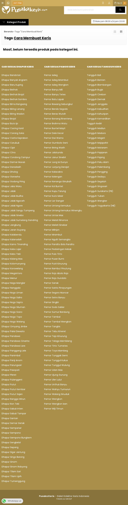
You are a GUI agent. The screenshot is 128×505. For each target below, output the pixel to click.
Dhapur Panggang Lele (14, 350)
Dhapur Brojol (9, 118)
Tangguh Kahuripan (97, 113)
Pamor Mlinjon (51, 229)
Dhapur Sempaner (12, 428)
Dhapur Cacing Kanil (13, 128)
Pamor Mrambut (53, 234)
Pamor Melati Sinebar (55, 225)
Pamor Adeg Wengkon (56, 84)
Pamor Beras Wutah (55, 113)
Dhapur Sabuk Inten (12, 408)
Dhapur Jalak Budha (12, 196)
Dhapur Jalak (9, 191)
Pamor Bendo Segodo (56, 109)
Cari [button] (120, 12)
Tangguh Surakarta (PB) (100, 191)
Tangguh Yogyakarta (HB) (101, 205)
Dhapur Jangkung (11, 225)
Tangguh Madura (96, 133)
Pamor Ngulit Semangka (57, 239)
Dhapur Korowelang (12, 268)
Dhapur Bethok (10, 89)
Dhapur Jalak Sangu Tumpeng (18, 210)
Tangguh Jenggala (97, 104)
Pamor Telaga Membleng (58, 341)
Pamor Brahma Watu (55, 123)
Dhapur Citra (8, 152)
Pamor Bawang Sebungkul (58, 104)
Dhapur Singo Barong (13, 457)
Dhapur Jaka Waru (12, 186)
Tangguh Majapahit (97, 142)
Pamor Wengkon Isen (55, 403)
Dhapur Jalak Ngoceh (13, 200)
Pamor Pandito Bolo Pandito (59, 244)
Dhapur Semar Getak (13, 423)
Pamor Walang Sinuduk (56, 394)
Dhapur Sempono (11, 432)
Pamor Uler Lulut (53, 379)
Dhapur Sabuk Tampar (14, 413)
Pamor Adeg (51, 75)
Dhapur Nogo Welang (13, 321)
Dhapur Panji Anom (12, 360)
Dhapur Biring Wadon (13, 113)
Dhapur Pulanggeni (12, 379)
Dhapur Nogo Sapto (12, 302)
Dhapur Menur (9, 278)
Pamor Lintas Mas (53, 215)
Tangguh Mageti (96, 138)
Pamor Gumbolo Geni (56, 142)
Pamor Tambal (52, 316)
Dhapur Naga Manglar (13, 283)
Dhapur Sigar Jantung (13, 452)
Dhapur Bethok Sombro (14, 99)
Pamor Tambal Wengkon (57, 321)
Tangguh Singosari (97, 186)
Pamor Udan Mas (53, 370)
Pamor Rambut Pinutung (57, 268)
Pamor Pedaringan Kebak (57, 249)
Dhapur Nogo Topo (12, 316)
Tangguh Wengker (97, 200)
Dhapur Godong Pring (13, 181)
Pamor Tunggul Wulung (57, 365)
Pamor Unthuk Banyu (55, 384)
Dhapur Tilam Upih (12, 476)
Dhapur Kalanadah (12, 239)
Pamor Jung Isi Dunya (56, 162)
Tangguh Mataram (97, 147)
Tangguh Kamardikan (98, 118)
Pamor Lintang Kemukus (57, 205)
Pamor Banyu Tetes (55, 94)
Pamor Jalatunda (53, 152)
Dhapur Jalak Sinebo (13, 215)
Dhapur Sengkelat (11, 442)
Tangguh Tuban (95, 196)
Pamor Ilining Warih (54, 147)
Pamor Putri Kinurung (55, 263)
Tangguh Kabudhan (97, 109)
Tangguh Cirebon (96, 94)
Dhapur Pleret (9, 374)
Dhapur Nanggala (11, 287)
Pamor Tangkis (52, 326)
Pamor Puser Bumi (54, 258)
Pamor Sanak (51, 283)
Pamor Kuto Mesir (53, 196)
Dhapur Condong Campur (16, 157)
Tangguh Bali (94, 75)
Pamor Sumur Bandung (56, 312)
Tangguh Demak (96, 99)
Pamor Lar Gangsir (54, 200)
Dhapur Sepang (10, 447)
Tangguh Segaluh (96, 181)
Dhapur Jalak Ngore (12, 205)
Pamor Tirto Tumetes (56, 345)
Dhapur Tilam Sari (11, 471)
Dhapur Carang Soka (13, 133)
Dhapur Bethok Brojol (13, 94)
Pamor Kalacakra (53, 171)
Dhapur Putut (9, 384)
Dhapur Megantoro (12, 273)
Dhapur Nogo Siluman (13, 307)
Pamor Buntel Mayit (54, 128)
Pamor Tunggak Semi (56, 355)
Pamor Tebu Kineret (55, 331)
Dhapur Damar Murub (13, 162)
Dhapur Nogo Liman (12, 292)
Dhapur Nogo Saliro (12, 297)
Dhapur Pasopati (11, 370)
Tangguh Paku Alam (98, 162)
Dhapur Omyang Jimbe (14, 326)
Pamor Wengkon (53, 399)
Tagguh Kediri (94, 123)
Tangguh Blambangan (99, 84)
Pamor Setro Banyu (54, 297)
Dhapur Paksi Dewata (13, 331)
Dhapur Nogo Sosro (12, 312)
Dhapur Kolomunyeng (13, 263)
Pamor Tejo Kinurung (55, 336)
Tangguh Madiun (96, 128)
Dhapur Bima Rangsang (14, 104)
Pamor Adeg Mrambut (56, 80)
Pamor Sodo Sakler (54, 307)
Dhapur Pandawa (11, 336)
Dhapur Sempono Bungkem (17, 437)
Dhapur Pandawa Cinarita (15, 341)
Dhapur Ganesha (11, 176)
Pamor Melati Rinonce (56, 220)
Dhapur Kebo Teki (11, 254)
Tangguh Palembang (98, 167)
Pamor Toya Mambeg (56, 350)
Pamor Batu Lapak (54, 99)
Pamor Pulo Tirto (53, 254)
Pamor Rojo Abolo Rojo (56, 273)
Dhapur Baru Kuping (12, 84)
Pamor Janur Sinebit (55, 157)
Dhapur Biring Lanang (13, 109)
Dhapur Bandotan (11, 75)
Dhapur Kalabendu (12, 234)
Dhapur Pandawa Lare (13, 345)
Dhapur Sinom (9, 461)
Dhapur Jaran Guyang (13, 229)
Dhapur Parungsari (12, 365)
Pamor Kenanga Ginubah (57, 181)
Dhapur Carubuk (10, 142)
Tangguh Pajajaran (97, 152)
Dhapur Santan (10, 418)
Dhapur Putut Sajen (12, 394)
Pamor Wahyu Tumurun (57, 389)
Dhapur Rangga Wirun (13, 399)
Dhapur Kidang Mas (12, 258)
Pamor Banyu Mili (53, 89)
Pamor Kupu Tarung (55, 191)
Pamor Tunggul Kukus (56, 360)
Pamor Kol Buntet (53, 186)
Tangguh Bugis (95, 89)
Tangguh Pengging (97, 171)
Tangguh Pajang (96, 157)
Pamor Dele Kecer (54, 133)
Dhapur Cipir (8, 147)
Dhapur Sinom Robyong (14, 466)
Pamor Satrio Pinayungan (58, 287)
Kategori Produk (16, 22)
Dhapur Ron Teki (10, 403)
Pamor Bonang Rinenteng (58, 118)
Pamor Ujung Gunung (55, 374)
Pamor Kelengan (53, 176)
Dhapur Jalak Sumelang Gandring (20, 220)
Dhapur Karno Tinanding (15, 244)
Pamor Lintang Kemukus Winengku (63, 210)
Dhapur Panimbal (11, 355)
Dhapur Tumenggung (13, 481)
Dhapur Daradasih (11, 167)
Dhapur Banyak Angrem (14, 80)
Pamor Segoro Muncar (56, 292)
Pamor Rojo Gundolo (55, 278)
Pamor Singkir (51, 302)
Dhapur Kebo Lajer (11, 249)
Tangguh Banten (96, 80)
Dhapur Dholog (10, 171)
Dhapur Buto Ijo (10, 123)
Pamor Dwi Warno (54, 138)
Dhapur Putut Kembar (13, 389)
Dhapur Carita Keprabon (15, 138)
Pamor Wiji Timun (53, 408)
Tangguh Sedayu (96, 176)
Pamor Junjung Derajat (56, 167)
